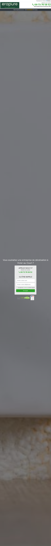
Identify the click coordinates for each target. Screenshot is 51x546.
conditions (25, 287)
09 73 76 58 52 (42, 4)
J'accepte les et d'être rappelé (26, 287)
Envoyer (25, 290)
